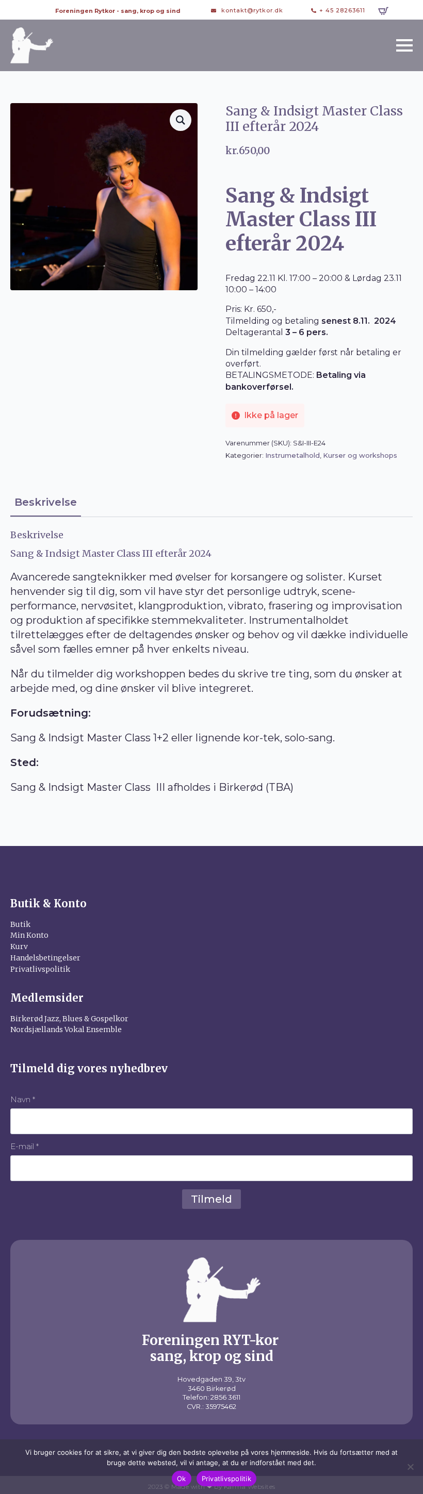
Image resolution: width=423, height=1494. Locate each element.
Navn (22, 1099)
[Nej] (410, 1467)
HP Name (22, 1060)
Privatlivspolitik (226, 1478)
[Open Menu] (404, 45)
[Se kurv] (383, 11)
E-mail (24, 1146)
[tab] (45, 502)
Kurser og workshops (360, 455)
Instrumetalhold (292, 455)
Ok (181, 1478)
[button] (180, 120)
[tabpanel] (211, 661)
